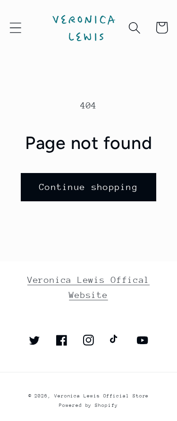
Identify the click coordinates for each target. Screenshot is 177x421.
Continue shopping (88, 187)
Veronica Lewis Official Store (101, 396)
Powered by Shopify (88, 405)
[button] (15, 27)
